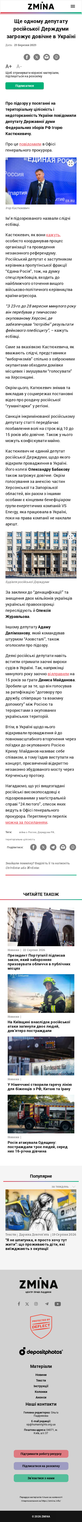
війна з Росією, (28, 832)
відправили (58, 673)
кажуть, (53, 234)
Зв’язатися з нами (41, 1478)
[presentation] (11, 1213)
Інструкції (41, 1386)
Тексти (41, 1380)
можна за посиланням (26, 822)
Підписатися (24, 86)
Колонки (41, 1392)
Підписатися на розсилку (41, 1466)
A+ (8, 66)
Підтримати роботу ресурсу (41, 1454)
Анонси (41, 1397)
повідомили (30, 144)
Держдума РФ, (46, 832)
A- (19, 66)
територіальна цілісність (20, 839)
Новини (41, 1375)
